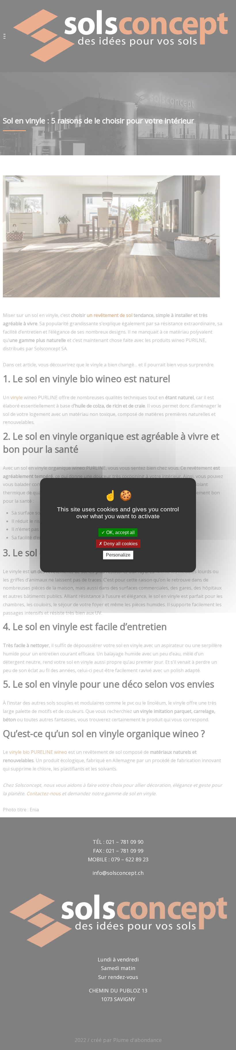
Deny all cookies (120, 543)
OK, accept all (120, 532)
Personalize (118, 554)
